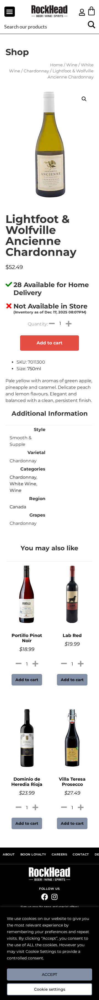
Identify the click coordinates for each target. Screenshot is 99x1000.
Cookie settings (49, 989)
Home (56, 65)
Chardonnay (36, 71)
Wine (71, 65)
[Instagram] (54, 896)
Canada (18, 506)
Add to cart (49, 342)
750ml (34, 368)
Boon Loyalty (33, 854)
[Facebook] (44, 896)
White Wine (23, 483)
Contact (81, 854)
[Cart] (91, 11)
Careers (59, 854)
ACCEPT (49, 974)
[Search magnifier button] (91, 26)
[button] (9, 12)
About (9, 854)
